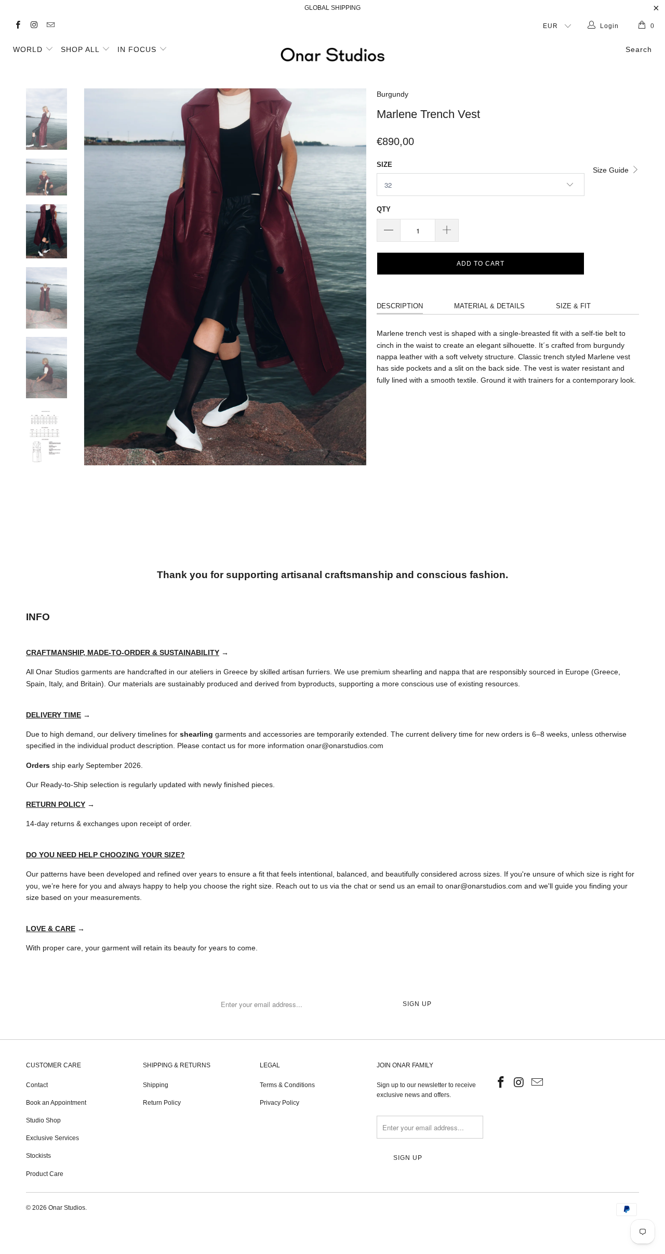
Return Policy (162, 1102)
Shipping (155, 1085)
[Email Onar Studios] (50, 26)
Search (639, 49)
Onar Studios (66, 1207)
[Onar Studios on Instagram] (33, 26)
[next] (351, 302)
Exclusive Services (52, 1138)
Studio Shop (43, 1120)
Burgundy (392, 94)
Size (384, 164)
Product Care (44, 1174)
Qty (384, 209)
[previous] (98, 302)
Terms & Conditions (287, 1085)
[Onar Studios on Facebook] (17, 26)
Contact (37, 1085)
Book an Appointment (56, 1102)
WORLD (29, 49)
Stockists (38, 1155)
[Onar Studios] (333, 54)
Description (400, 306)
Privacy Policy (279, 1102)
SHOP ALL (81, 49)
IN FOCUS (138, 49)
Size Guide (612, 170)
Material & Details (489, 306)
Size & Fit (573, 306)
